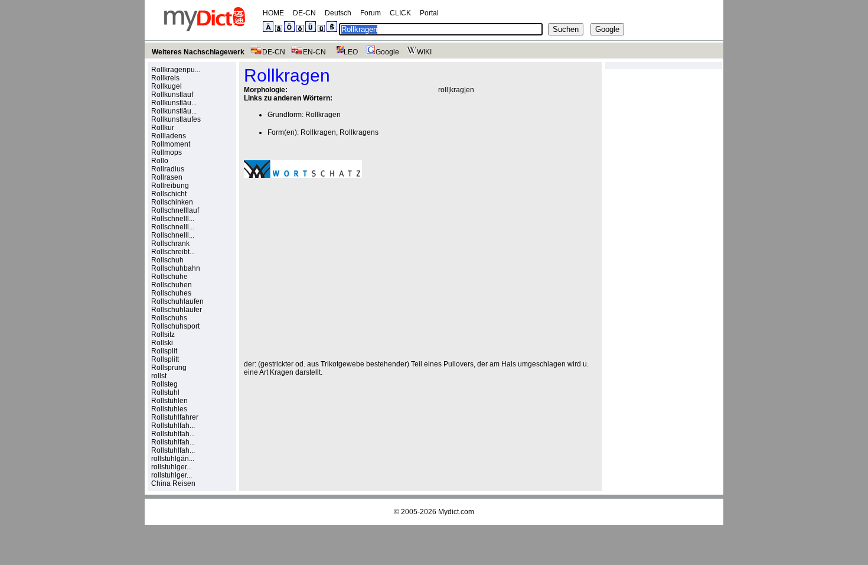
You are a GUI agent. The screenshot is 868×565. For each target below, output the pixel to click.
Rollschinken (172, 202)
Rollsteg (164, 384)
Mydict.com (456, 512)
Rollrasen (166, 177)
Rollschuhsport (175, 326)
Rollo (159, 161)
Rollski (162, 343)
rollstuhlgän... (172, 458)
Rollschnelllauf (175, 210)
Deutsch (338, 13)
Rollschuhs (169, 318)
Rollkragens (359, 132)
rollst (159, 376)
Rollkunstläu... (174, 103)
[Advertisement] (343, 269)
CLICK (400, 13)
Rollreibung (170, 185)
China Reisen (173, 483)
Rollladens (168, 136)
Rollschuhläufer (176, 310)
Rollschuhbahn (175, 268)
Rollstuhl (165, 392)
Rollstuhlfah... (173, 425)
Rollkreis (165, 78)
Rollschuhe (169, 276)
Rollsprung (169, 367)
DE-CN (304, 13)
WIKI (424, 52)
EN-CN (314, 52)
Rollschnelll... (172, 219)
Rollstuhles (169, 409)
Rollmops (166, 152)
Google (387, 52)
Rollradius (167, 169)
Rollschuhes (171, 293)
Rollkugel (166, 86)
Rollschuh (167, 260)
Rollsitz (163, 334)
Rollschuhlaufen (177, 301)
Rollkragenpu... (175, 70)
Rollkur (162, 128)
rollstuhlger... (171, 467)
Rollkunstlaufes (176, 119)
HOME (273, 13)
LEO (351, 52)
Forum (370, 13)
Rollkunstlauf (172, 94)
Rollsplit (164, 351)
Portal (429, 13)
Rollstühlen (169, 401)
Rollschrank (170, 243)
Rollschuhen (171, 285)
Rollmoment (170, 144)
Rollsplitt (165, 359)
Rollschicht (169, 194)
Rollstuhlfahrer (174, 417)
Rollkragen (323, 115)
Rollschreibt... (173, 252)
